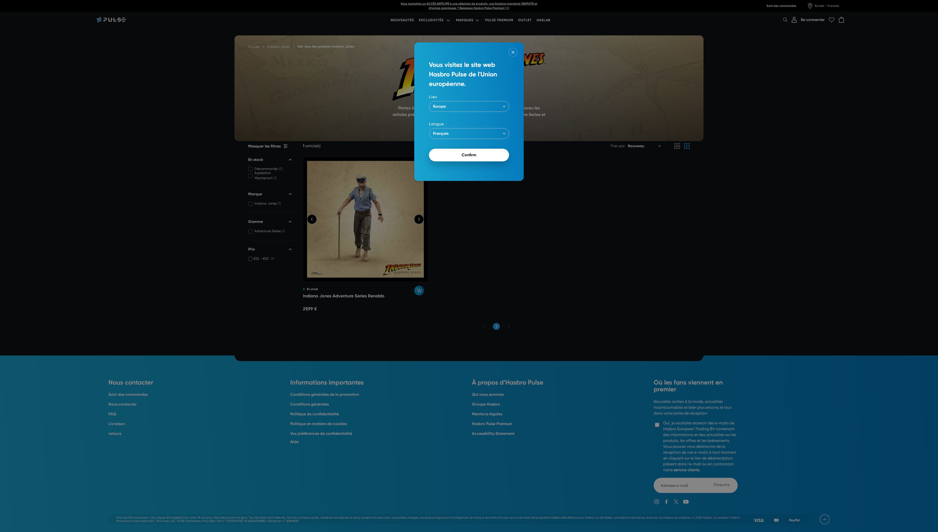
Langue (436, 124)
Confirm (469, 155)
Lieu (433, 96)
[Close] (513, 52)
